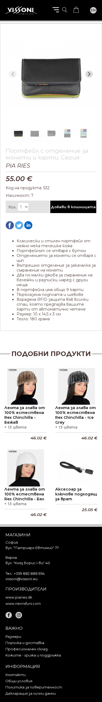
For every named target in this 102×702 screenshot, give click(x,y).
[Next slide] (89, 74)
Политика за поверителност (33, 687)
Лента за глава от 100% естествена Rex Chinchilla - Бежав (24, 415)
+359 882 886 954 (29, 573)
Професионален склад (26, 649)
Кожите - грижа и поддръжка (33, 655)
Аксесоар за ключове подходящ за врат (76, 494)
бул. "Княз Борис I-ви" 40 (27, 563)
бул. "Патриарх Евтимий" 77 (32, 548)
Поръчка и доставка (24, 643)
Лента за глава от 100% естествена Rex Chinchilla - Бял (24, 494)
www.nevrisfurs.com (23, 604)
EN (93, 10)
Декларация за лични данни (30, 693)
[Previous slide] (13, 74)
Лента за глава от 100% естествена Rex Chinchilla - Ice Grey (75, 415)
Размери (13, 637)
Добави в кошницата (73, 207)
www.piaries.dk (18, 597)
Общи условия (18, 681)
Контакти (15, 675)
